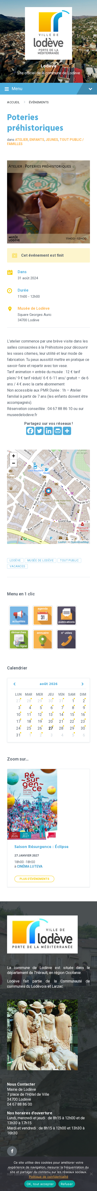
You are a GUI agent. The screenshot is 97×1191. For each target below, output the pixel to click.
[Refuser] (91, 1173)
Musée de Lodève (34, 308)
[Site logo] (48, 58)
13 (50, 714)
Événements (39, 102)
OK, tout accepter (40, 1184)
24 (18, 728)
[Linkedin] (48, 431)
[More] (67, 431)
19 (40, 721)
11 (29, 714)
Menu (17, 88)
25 (29, 728)
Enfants (36, 140)
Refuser (67, 1184)
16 (83, 714)
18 (29, 721)
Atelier (21, 140)
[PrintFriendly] (58, 431)
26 (40, 728)
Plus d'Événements (34, 879)
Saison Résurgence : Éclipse (41, 847)
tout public (69, 560)
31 (61, 701)
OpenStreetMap (80, 542)
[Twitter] (39, 431)
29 (40, 701)
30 (50, 701)
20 (50, 721)
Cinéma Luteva (29, 866)
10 (18, 714)
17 (18, 721)
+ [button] (13, 456)
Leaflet (62, 542)
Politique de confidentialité (48, 1176)
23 (83, 721)
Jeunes (52, 140)
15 (72, 714)
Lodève (49, 66)
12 (40, 714)
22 (72, 721)
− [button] (13, 463)
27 (18, 701)
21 (61, 721)
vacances (17, 566)
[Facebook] (30, 431)
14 (61, 714)
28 (29, 701)
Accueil (13, 102)
